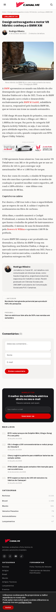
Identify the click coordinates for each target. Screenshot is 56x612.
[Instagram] (4, 556)
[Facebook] (10, 556)
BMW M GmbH (31, 102)
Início (4, 12)
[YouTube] (16, 556)
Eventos (5, 589)
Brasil (4, 574)
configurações (24, 602)
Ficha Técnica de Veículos (41, 567)
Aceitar (8, 607)
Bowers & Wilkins (16, 229)
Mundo (5, 578)
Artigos (5, 571)
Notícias (5, 567)
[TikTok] (21, 556)
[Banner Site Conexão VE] (28, 148)
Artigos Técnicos (9, 582)
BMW (6, 88)
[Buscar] (51, 4)
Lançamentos (8, 586)
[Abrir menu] (4, 4)
